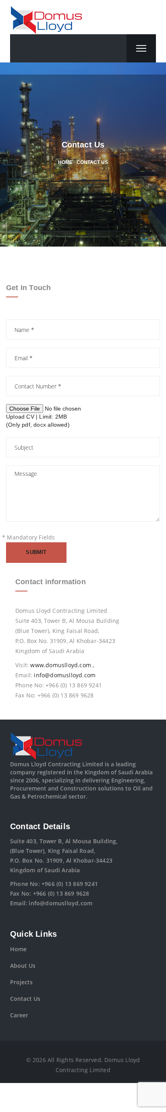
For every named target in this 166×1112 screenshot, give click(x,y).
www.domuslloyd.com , (62, 665)
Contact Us (25, 998)
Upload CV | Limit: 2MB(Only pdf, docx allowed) (38, 420)
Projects (21, 982)
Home (18, 949)
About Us (22, 965)
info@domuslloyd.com (64, 675)
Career (19, 1015)
